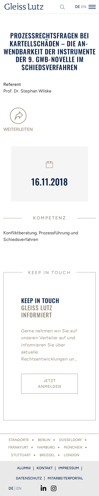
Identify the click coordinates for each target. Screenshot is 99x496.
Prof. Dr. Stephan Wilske (27, 91)
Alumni (24, 468)
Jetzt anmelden (49, 383)
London (71, 455)
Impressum (68, 468)
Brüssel (47, 455)
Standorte (19, 440)
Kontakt (45, 468)
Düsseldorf (70, 440)
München (73, 447)
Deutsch (77, 6)
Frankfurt (18, 447)
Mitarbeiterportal (65, 478)
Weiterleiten (18, 129)
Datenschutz (29, 478)
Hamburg (46, 447)
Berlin (44, 440)
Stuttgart (21, 455)
